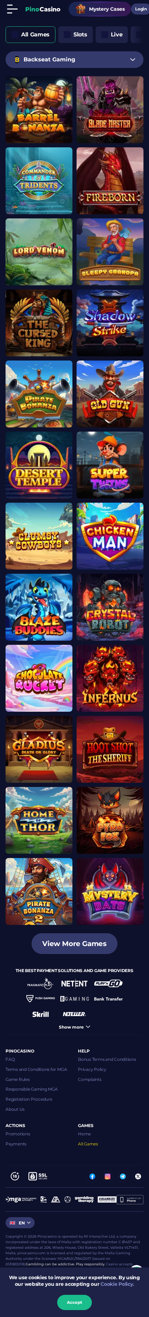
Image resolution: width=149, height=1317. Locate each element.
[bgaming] (74, 998)
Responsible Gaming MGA (32, 1089)
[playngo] (108, 983)
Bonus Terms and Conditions (107, 1059)
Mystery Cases (107, 9)
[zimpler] (108, 998)
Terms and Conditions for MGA (36, 1069)
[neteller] (74, 1014)
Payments (16, 1143)
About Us (15, 1109)
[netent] (74, 983)
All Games (88, 1143)
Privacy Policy (92, 1069)
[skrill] (40, 1014)
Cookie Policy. (117, 1284)
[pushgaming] (40, 998)
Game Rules (18, 1079)
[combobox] (74, 59)
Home (84, 1133)
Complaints (90, 1079)
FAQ (10, 1059)
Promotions (18, 1133)
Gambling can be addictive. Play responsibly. (65, 1264)
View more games (74, 943)
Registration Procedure (29, 1099)
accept (74, 1302)
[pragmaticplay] (40, 983)
